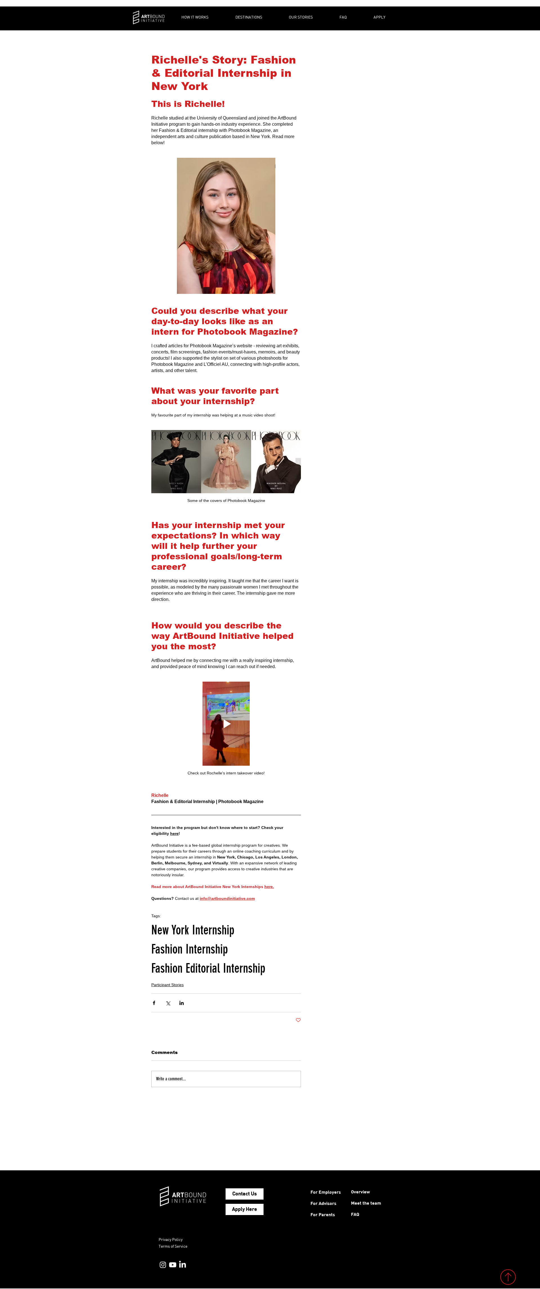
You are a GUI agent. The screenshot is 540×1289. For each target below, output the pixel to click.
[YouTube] (172, 1265)
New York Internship (192, 930)
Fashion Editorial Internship (208, 968)
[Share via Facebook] (154, 1003)
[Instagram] (163, 1265)
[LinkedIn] (182, 1265)
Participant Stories (167, 984)
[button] (204, 17)
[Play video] (226, 724)
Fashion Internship (189, 949)
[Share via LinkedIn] (181, 1003)
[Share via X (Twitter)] (167, 1003)
